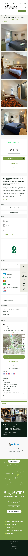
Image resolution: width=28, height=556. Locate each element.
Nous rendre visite (15, 511)
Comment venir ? (14, 461)
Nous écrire (15, 502)
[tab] (13, 403)
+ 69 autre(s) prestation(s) (14, 153)
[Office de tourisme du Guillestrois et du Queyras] (11, 7)
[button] (20, 7)
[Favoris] (23, 7)
